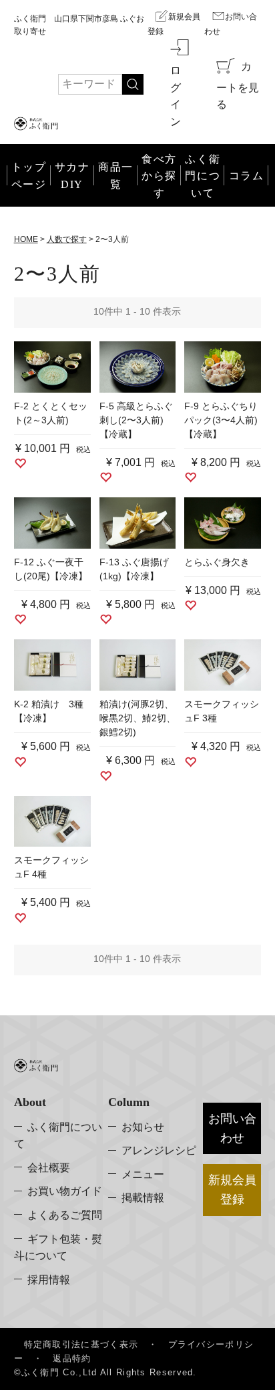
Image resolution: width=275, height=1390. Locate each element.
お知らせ (142, 1127)
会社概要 (48, 1167)
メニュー (142, 1174)
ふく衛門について (58, 1135)
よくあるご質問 (64, 1215)
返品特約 (72, 1358)
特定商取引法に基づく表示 (81, 1344)
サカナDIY (72, 175)
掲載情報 (142, 1197)
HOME (26, 239)
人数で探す (67, 239)
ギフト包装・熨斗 (58, 1247)
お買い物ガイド (64, 1191)
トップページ (29, 175)
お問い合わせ (230, 24)
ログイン (175, 96)
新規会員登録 (174, 24)
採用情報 (48, 1279)
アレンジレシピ (158, 1150)
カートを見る (237, 85)
